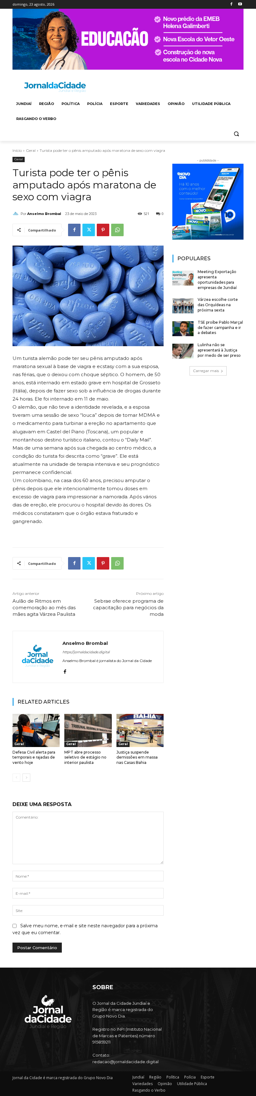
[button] (236, 134)
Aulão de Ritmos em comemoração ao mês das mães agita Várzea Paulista (44, 607)
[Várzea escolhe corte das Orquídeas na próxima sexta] (183, 305)
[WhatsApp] (117, 230)
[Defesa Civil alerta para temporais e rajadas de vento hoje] (36, 730)
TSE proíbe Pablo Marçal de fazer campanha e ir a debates (220, 327)
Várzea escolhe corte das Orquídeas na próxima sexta (218, 304)
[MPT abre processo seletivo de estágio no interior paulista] (87, 730)
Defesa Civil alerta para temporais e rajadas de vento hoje (33, 757)
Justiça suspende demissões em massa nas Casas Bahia (137, 757)
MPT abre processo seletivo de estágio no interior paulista (85, 757)
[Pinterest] (103, 230)
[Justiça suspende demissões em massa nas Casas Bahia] (140, 730)
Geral (31, 150)
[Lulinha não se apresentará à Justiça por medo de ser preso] (183, 351)
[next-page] (26, 778)
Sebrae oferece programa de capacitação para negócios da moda (128, 607)
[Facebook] (231, 4)
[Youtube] (240, 4)
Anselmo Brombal (44, 214)
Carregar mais (206, 370)
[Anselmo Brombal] (16, 214)
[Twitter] (88, 230)
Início (17, 150)
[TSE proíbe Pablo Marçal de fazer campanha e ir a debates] (183, 328)
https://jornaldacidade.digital (86, 652)
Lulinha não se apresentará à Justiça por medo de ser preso (219, 350)
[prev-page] (16, 778)
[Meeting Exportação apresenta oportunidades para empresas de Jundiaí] (183, 278)
